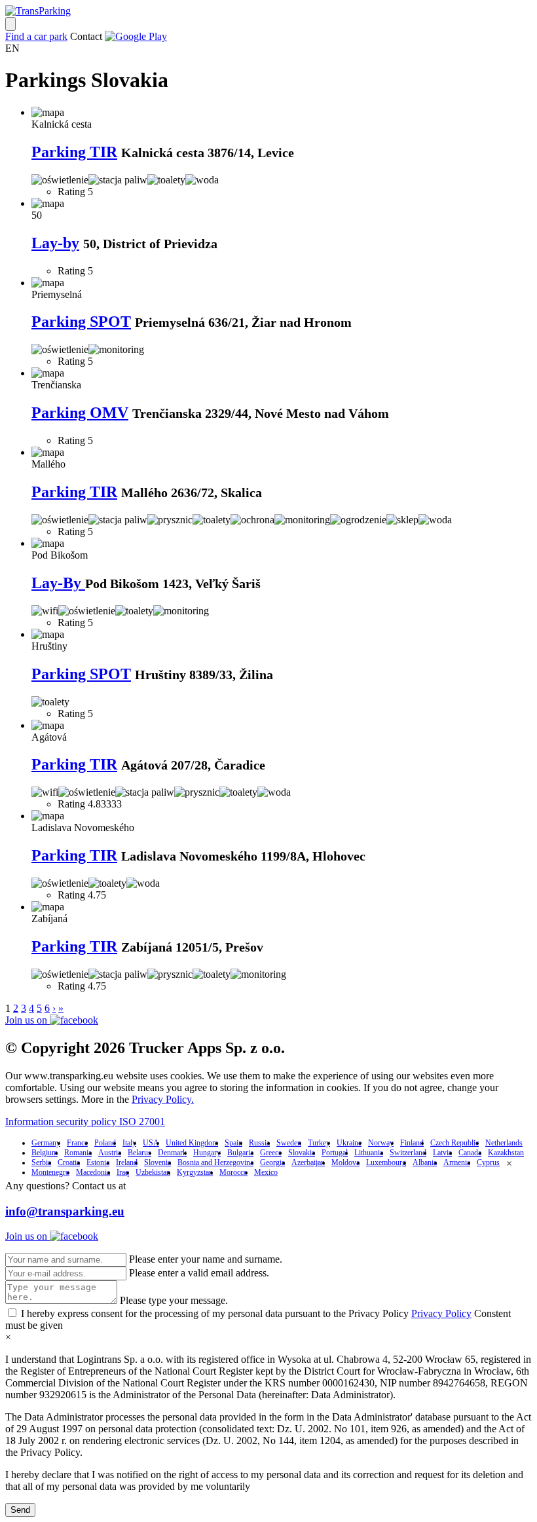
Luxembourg (386, 1162)
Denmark (172, 1152)
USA (151, 1142)
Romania (78, 1152)
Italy (129, 1142)
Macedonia (93, 1172)
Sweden (288, 1142)
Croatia (69, 1162)
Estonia (97, 1162)
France (77, 1142)
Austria (109, 1152)
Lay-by (55, 242)
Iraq (123, 1172)
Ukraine (349, 1142)
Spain (233, 1142)
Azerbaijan (308, 1162)
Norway (381, 1142)
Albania (425, 1162)
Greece (271, 1152)
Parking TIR (74, 151)
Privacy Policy (441, 1313)
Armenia (456, 1162)
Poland (105, 1142)
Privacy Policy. (163, 1099)
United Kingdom (192, 1142)
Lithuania (368, 1152)
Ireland (127, 1162)
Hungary (207, 1152)
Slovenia (157, 1162)
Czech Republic (454, 1142)
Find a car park (36, 36)
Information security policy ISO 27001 (85, 1121)
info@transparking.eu (64, 1211)
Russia (259, 1142)
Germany (45, 1142)
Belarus (139, 1152)
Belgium (44, 1152)
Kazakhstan (506, 1152)
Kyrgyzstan (195, 1172)
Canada (469, 1152)
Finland (412, 1142)
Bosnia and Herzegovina (215, 1162)
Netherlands (504, 1142)
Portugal (335, 1152)
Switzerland (408, 1152)
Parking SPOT (81, 321)
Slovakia (301, 1152)
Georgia (272, 1162)
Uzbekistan (153, 1172)
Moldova (345, 1162)
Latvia (442, 1152)
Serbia (41, 1162)
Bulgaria (240, 1152)
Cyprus (488, 1162)
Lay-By (58, 582)
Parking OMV (79, 412)
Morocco (233, 1172)
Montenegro (50, 1172)
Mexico (266, 1172)
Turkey (319, 1142)
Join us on (27, 1020)
